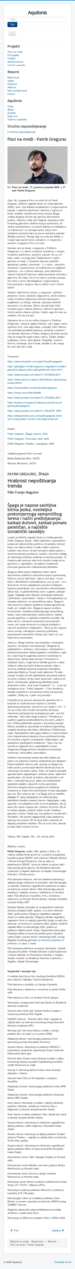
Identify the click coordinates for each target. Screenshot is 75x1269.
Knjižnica (12, 84)
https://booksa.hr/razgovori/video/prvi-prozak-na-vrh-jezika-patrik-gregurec (34, 404)
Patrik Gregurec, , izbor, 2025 (28, 438)
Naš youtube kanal (17, 90)
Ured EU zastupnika (16, 65)
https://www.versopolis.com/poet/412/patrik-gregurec (34, 361)
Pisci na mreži (15, 52)
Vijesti (10, 80)
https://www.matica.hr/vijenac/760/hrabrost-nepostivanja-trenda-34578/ (37, 381)
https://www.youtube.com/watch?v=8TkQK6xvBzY (34, 374)
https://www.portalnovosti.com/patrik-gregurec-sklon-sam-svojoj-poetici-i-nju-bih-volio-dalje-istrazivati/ (34, 417)
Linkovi (11, 94)
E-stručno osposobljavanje (21, 132)
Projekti (11, 58)
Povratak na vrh (63, 1262)
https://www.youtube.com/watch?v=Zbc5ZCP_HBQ (34, 410)
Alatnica (11, 87)
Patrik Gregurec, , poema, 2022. (27, 433)
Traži (12, 24)
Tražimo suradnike (17, 119)
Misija (10, 109)
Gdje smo (12, 116)
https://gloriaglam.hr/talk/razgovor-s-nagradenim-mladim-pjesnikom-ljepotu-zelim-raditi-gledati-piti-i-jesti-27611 (37, 368)
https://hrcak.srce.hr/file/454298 (24, 392)
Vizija (10, 106)
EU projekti (13, 55)
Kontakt (11, 113)
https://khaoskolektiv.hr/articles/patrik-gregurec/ (32, 387)
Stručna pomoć (15, 61)
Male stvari (13, 77)
